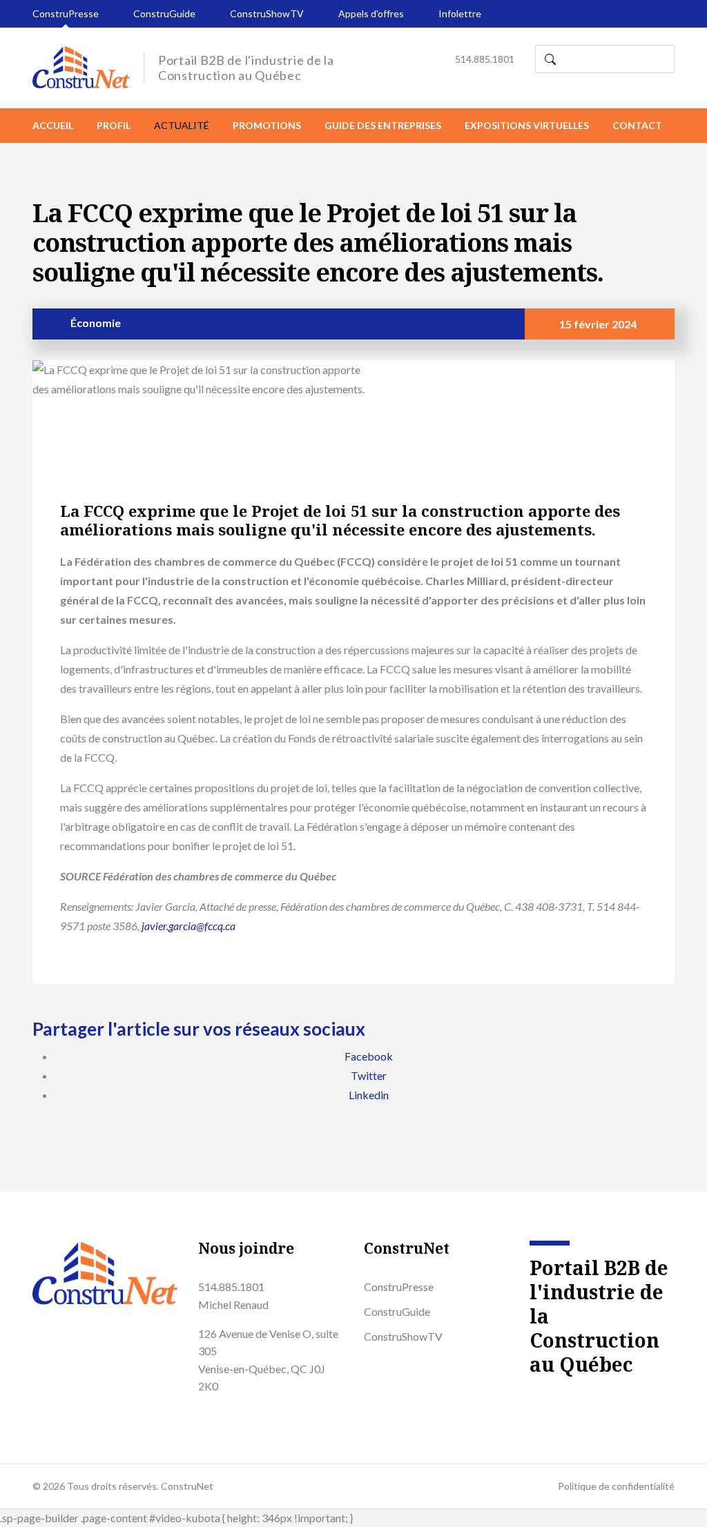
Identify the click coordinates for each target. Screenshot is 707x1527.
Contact (637, 125)
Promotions (267, 125)
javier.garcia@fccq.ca (188, 925)
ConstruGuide (164, 13)
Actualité (181, 125)
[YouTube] (559, 1399)
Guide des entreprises (383, 125)
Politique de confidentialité (616, 1486)
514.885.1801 (484, 59)
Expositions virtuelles (527, 125)
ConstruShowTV (267, 13)
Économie (95, 322)
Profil (113, 125)
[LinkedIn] (534, 1399)
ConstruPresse (65, 13)
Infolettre (459, 13)
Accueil (52, 125)
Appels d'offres (371, 13)
